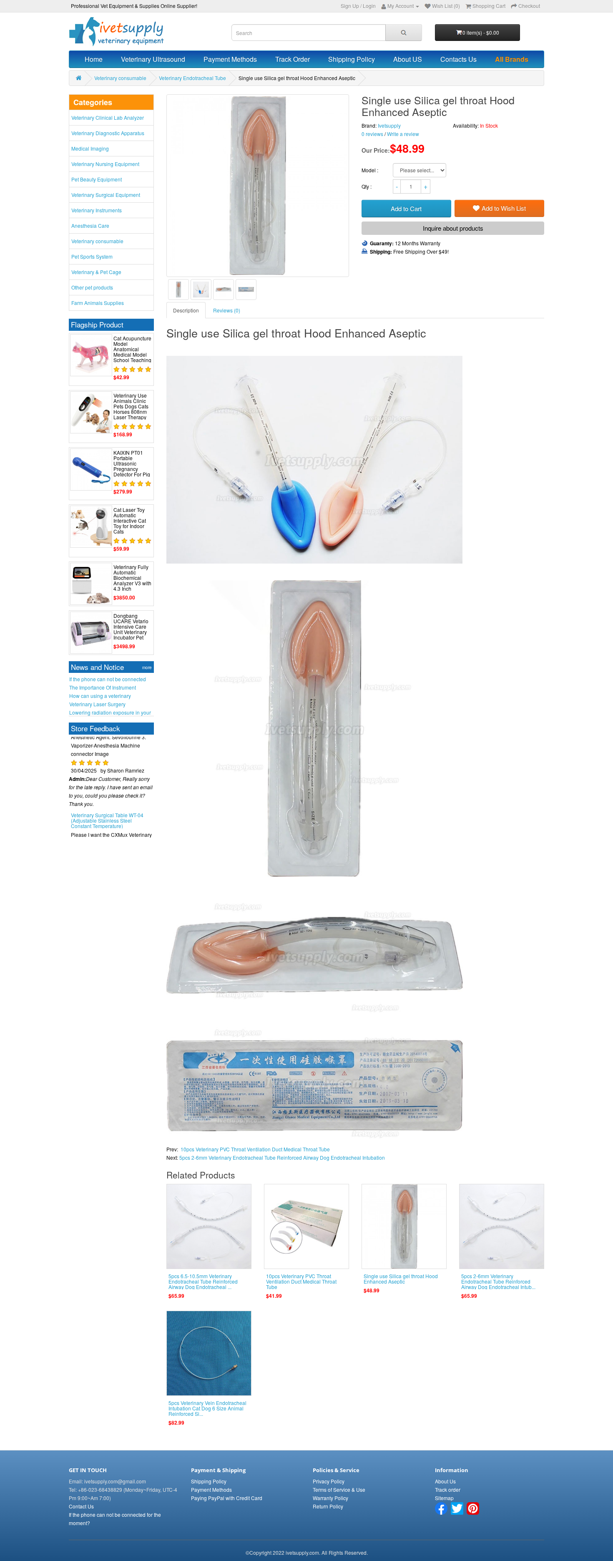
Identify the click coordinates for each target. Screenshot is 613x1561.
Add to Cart (406, 208)
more (147, 667)
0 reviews (372, 133)
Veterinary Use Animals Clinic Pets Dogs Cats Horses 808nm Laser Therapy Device (130, 409)
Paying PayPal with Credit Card (226, 1497)
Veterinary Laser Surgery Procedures (97, 704)
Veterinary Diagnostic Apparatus (107, 132)
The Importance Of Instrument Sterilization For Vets (102, 687)
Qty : (367, 186)
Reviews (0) (226, 310)
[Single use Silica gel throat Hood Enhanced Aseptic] (178, 289)
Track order (447, 1489)
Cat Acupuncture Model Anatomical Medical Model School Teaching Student (132, 352)
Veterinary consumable (120, 77)
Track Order (292, 59)
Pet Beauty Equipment (96, 179)
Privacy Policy (328, 1481)
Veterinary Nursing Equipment (105, 163)
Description (186, 310)
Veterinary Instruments (96, 210)
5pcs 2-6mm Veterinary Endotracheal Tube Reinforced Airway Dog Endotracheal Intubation (282, 1157)
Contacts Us (458, 59)
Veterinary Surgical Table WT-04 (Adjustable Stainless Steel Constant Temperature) (107, 806)
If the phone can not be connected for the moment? (107, 679)
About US (407, 59)
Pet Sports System (92, 256)
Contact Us (81, 1506)
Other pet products (92, 287)
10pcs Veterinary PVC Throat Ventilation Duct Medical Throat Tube (255, 1149)
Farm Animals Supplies (97, 302)
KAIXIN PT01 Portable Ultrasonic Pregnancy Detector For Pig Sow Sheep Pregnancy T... (131, 469)
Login (369, 5)
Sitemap (444, 1497)
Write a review (403, 133)
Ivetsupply (389, 125)
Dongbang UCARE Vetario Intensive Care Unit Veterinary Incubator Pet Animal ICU (130, 629)
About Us (445, 1481)
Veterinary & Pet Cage (96, 271)
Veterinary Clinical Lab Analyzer (107, 117)
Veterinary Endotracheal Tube (192, 77)
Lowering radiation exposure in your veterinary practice (110, 712)
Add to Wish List (504, 208)
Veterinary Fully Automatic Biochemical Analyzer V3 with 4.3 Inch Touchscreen (132, 580)
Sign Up (350, 5)
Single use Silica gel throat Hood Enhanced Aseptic (401, 1278)
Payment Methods (230, 59)
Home (94, 59)
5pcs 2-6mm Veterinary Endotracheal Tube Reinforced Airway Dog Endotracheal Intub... (498, 1281)
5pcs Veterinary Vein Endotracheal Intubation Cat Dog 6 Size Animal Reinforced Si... (207, 1408)
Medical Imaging (90, 148)
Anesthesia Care (90, 225)
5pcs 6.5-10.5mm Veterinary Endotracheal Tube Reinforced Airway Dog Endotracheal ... (203, 1281)
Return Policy (328, 1506)
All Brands (511, 59)
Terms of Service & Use (339, 1489)
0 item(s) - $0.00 (480, 32)
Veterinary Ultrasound (153, 59)
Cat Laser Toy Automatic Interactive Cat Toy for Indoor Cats (129, 520)
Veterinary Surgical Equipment (105, 194)
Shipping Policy (351, 59)
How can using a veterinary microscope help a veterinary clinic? (110, 696)
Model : (370, 170)
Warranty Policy (330, 1497)
